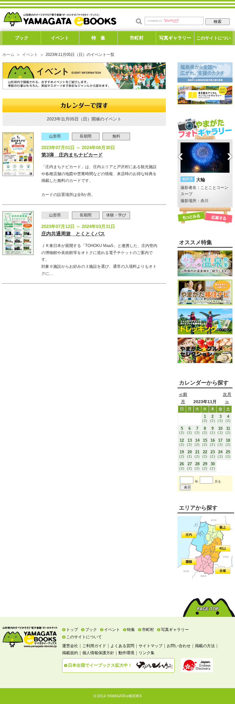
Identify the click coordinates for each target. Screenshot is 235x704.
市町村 (137, 37)
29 (204, 466)
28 (197, 466)
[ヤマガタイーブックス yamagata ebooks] (60, 18)
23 (212, 454)
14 (197, 442)
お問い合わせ (179, 645)
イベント (60, 37)
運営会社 (70, 645)
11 (228, 430)
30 (212, 466)
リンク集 (147, 653)
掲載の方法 (205, 645)
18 (228, 442)
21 (197, 454)
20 (189, 454)
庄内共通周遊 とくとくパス (73, 233)
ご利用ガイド (94, 645)
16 (212, 442)
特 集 (98, 37)
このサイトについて (213, 40)
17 (220, 442)
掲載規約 (70, 653)
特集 (131, 629)
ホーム (8, 55)
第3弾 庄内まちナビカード (72, 154)
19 (182, 454)
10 (220, 430)
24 (220, 454)
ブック (21, 37)
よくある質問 (122, 645)
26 (182, 466)
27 (189, 466)
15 (204, 442)
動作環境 (126, 653)
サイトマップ (150, 645)
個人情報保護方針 (98, 653)
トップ (72, 629)
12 (182, 442)
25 (228, 454)
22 (204, 454)
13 (189, 442)
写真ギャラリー (175, 37)
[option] (205, 173)
